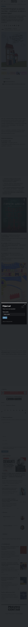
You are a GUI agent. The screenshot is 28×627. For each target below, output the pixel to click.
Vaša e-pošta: (6, 311)
